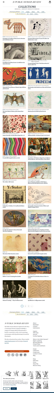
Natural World (38, 85)
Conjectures (36, 352)
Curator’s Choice (37, 354)
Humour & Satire (15, 109)
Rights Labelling (37, 341)
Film (38, 11)
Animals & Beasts (9, 85)
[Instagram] (17, 354)
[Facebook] (8, 354)
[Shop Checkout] (50, 2)
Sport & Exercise (41, 133)
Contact (35, 326)
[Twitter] (12, 354)
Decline (6, 388)
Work (7, 204)
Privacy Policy (36, 344)
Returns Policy (37, 365)
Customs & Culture (9, 36)
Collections (36, 350)
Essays (34, 349)
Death (48, 109)
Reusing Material (37, 342)
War (32, 298)
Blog (34, 355)
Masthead (36, 325)
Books (33, 11)
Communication (14, 180)
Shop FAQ (35, 364)
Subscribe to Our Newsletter (17, 351)
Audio (43, 11)
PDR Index (35, 333)
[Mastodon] (25, 354)
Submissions (36, 328)
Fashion (7, 156)
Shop (34, 359)
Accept (13, 388)
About (34, 323)
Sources (35, 334)
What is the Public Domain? (40, 339)
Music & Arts (15, 36)
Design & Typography (42, 36)
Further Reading (37, 336)
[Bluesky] (21, 354)
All (23, 11)
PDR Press (35, 360)
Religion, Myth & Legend (35, 60)
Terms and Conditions (39, 346)
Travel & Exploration (45, 85)
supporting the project (10, 341)
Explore (35, 331)
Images (27, 11)
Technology (16, 298)
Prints (34, 362)
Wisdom (7, 228)
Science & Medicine (42, 109)
